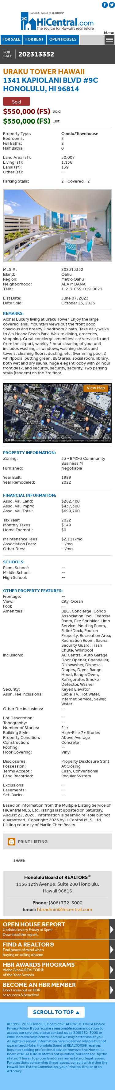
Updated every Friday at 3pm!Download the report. (34, 929)
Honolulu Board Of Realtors (57, 21)
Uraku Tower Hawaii (44, 71)
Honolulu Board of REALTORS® (56, 1024)
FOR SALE (11, 39)
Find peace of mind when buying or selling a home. (28, 949)
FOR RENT (34, 39)
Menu (109, 32)
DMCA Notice (94, 1024)
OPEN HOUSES (63, 39)
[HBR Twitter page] (112, 5)
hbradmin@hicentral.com (64, 909)
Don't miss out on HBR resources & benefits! (39, 989)
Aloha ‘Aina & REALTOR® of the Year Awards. (39, 969)
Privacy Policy (18, 1028)
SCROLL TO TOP (53, 1012)
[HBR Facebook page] (105, 5)
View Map (96, 388)
